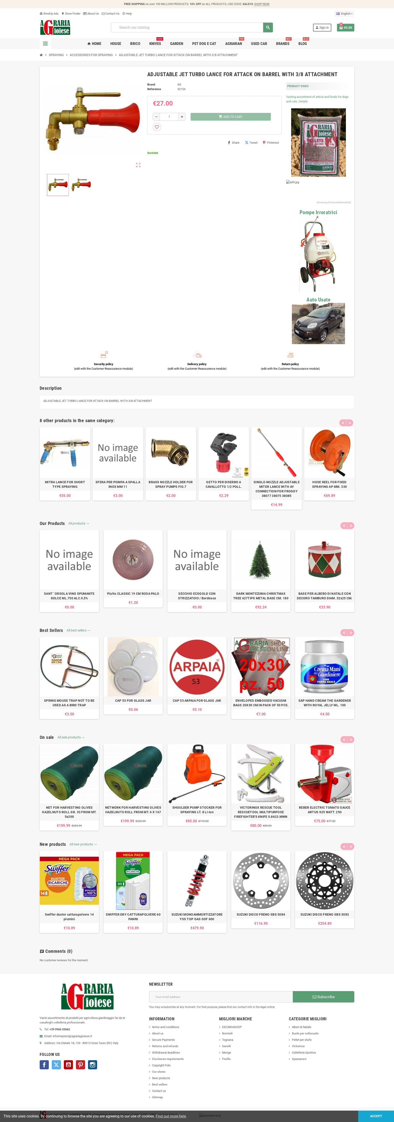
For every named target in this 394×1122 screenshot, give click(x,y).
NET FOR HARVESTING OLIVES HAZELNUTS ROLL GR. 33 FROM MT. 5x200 (69, 812)
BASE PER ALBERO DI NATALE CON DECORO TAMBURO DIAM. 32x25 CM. (324, 596)
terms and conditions (165, 1027)
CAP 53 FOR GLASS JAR (133, 700)
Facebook (44, 1064)
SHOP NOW (261, 4)
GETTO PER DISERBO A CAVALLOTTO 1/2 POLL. (224, 484)
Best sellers (159, 1084)
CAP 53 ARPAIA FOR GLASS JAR (197, 700)
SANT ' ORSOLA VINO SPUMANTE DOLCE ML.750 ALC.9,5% (69, 596)
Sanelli (226, 1046)
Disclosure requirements (168, 1059)
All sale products (71, 737)
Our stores (159, 1071)
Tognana (227, 1039)
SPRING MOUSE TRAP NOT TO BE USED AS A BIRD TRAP (69, 703)
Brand (151, 84)
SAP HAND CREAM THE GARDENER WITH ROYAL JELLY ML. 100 (324, 703)
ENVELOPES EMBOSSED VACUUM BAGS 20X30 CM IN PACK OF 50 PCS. (261, 703)
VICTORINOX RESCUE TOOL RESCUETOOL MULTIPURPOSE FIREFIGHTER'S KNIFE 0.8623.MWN (260, 812)
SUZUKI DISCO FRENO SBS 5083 (325, 914)
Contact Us (112, 13)
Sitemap (157, 1097)
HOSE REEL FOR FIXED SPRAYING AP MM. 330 (329, 484)
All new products (83, 844)
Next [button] (349, 422)
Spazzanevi (299, 1059)
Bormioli (227, 1033)
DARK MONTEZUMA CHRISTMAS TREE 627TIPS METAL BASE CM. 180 (260, 596)
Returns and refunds (165, 1046)
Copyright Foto (161, 1065)
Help (127, 13)
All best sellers (78, 630)
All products (78, 523)
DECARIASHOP (232, 1027)
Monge (226, 1052)
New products (161, 1078)
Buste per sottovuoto (305, 1033)
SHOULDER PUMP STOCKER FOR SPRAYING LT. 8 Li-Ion (197, 810)
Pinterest (273, 142)
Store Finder (70, 13)
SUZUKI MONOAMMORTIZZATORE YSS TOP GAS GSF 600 (197, 917)
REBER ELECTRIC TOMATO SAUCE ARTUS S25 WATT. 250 (324, 810)
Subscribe (325, 997)
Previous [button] (342, 422)
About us (157, 1033)
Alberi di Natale (301, 1027)
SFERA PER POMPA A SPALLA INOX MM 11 (118, 484)
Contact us (159, 1091)
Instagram (92, 1064)
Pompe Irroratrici (318, 212)
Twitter (56, 1064)
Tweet (253, 142)
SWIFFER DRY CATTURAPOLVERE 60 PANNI (133, 917)
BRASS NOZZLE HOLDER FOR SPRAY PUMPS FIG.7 (171, 484)
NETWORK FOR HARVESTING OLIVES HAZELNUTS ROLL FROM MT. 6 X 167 (133, 810)
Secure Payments (163, 1039)
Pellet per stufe (301, 1039)
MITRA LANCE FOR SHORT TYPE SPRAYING (65, 484)
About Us (93, 13)
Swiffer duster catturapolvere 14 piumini (69, 917)
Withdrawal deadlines (166, 1052)
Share (235, 142)
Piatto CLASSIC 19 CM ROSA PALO (133, 593)
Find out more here (171, 1116)
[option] (65, 464)
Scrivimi (152, 153)
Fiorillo (226, 1059)
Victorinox (298, 1046)
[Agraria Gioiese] (55, 27)
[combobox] (192, 27)
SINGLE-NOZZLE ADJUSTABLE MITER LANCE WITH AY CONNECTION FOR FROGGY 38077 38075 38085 (277, 489)
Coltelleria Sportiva (304, 1052)
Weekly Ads (49, 13)
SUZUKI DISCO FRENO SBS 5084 (261, 914)
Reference (154, 89)
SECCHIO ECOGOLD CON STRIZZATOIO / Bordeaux (197, 596)
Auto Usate (318, 300)
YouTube (68, 1064)
